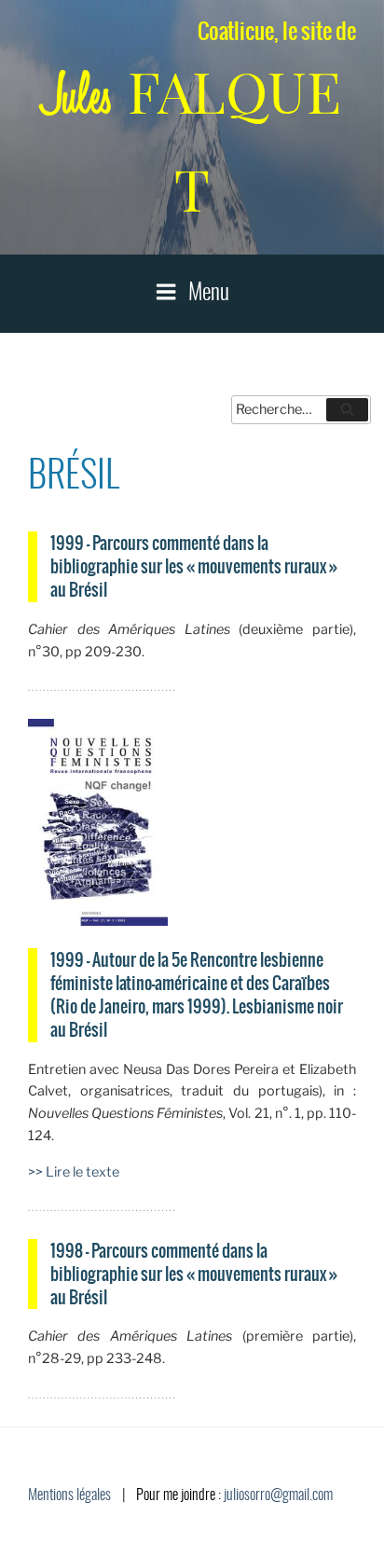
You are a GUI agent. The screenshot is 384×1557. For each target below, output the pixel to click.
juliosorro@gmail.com (278, 1495)
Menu (208, 293)
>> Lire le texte (73, 1172)
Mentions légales (69, 1495)
